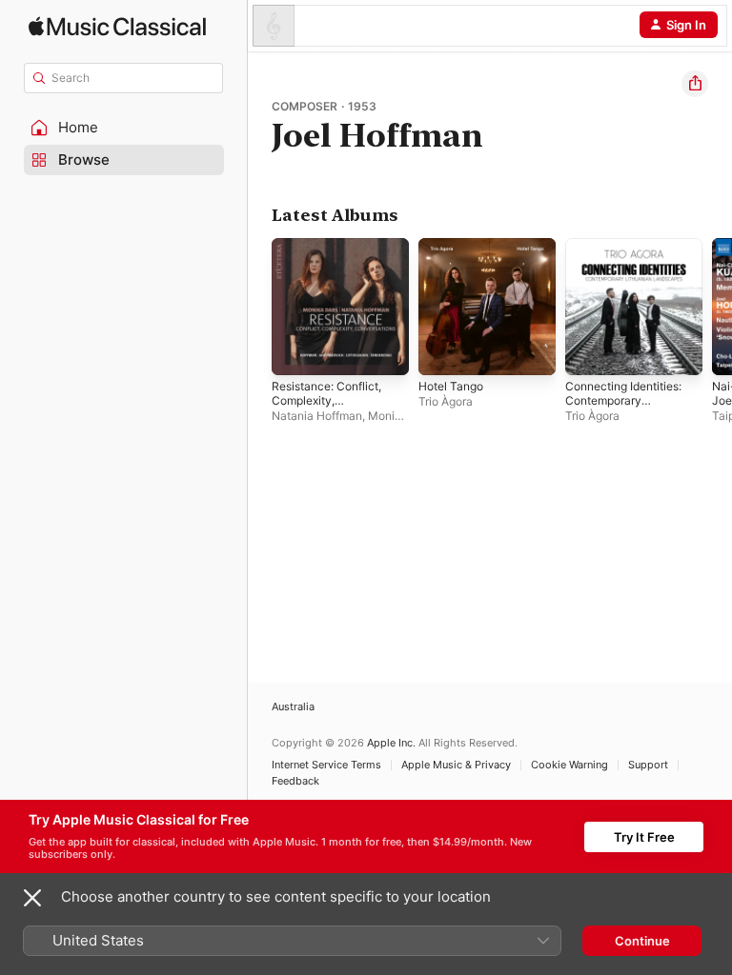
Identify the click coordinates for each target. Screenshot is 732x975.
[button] (124, 127)
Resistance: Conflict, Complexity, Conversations (326, 400)
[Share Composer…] (694, 83)
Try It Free (644, 837)
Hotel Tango (450, 386)
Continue (642, 940)
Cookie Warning (569, 765)
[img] (117, 26)
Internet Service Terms (326, 765)
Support (648, 765)
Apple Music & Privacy (456, 765)
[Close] (32, 897)
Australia (293, 707)
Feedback (295, 781)
